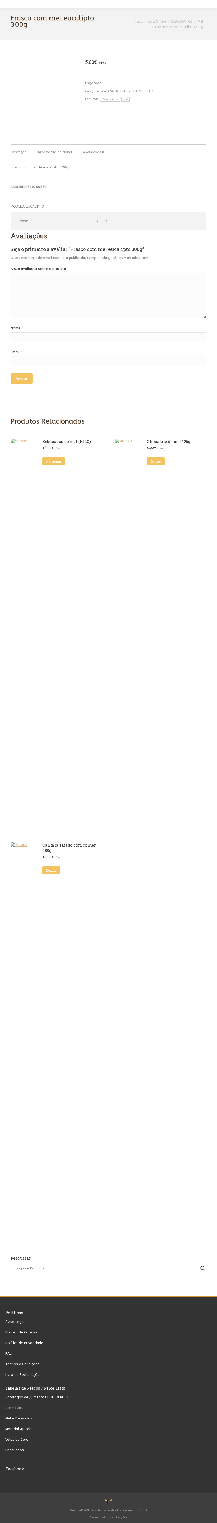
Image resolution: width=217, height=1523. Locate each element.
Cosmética (14, 1408)
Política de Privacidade (24, 1343)
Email (16, 352)
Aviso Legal (15, 1322)
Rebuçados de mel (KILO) (66, 441)
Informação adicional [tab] (54, 152)
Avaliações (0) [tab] (94, 152)
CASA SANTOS (111, 91)
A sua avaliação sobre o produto (40, 269)
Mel (125, 91)
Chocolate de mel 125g (169, 441)
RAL (8, 1353)
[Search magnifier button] (202, 1268)
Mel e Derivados (18, 1418)
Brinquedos (14, 1450)
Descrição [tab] (19, 152)
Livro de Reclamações (23, 1375)
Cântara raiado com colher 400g (69, 847)
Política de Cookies (21, 1332)
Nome (17, 328)
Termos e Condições (22, 1364)
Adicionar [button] (53, 461)
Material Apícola (19, 1429)
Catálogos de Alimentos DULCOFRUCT (37, 1397)
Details (156, 461)
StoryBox (121, 1517)
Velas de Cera (16, 1439)
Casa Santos (110, 99)
